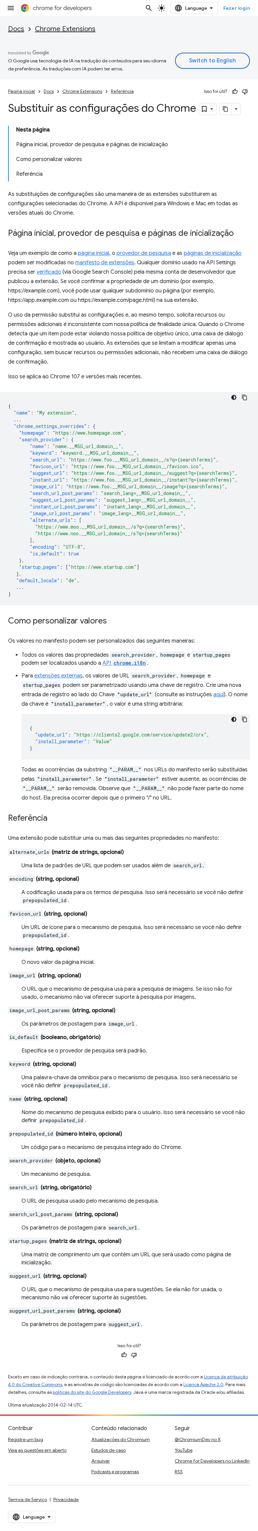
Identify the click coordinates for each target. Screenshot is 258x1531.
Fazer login (236, 8)
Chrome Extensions (65, 29)
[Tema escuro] (233, 397)
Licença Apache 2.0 (203, 1384)
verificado (49, 272)
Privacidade (66, 1499)
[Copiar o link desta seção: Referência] (54, 819)
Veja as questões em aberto (37, 1450)
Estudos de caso (108, 1450)
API (124, 663)
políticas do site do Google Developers (92, 1392)
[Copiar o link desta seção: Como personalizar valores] (113, 621)
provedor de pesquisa (144, 253)
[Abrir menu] (10, 8)
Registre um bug (25, 1439)
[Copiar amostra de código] (244, 397)
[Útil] (235, 92)
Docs (16, 29)
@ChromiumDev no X (198, 1439)
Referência (122, 91)
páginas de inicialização (213, 253)
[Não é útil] (245, 92)
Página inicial (21, 91)
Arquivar (100, 1461)
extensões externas (58, 675)
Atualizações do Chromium (120, 1439)
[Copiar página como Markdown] (226, 109)
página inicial (93, 253)
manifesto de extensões (104, 262)
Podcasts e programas (115, 1472)
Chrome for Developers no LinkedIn (212, 1461)
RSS (179, 1472)
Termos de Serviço (27, 1499)
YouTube (183, 1450)
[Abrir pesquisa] (149, 8)
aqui (218, 694)
